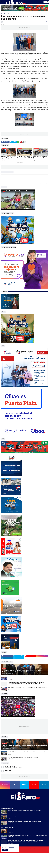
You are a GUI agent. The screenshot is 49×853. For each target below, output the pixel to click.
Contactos (27, 848)
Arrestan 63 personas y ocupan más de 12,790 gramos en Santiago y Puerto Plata (24, 810)
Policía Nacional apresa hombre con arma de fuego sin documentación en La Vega (24, 821)
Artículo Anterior (5, 183)
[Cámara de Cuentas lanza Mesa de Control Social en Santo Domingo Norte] (4, 759)
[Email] (23, 142)
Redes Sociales (33, 848)
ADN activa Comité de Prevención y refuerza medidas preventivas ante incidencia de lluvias (8, 157)
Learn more (11, 847)
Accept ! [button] (5, 849)
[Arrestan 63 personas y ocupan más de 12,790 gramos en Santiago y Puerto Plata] (4, 812)
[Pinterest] (21, 142)
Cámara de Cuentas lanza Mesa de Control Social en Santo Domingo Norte (40, 157)
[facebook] (7, 656)
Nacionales (10, 13)
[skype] (18, 658)
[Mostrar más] (25, 142)
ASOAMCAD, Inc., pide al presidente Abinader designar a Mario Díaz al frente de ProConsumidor (27, 687)
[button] (1, 2)
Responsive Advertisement (24, 27)
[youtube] (30, 656)
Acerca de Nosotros (20, 848)
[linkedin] (7, 658)
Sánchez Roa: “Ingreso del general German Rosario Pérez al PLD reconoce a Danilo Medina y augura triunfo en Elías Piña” (26, 830)
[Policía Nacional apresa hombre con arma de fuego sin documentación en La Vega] (4, 823)
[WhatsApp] (18, 142)
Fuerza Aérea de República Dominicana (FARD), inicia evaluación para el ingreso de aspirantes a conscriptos (27, 677)
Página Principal (4, 13)
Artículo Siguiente (43, 183)
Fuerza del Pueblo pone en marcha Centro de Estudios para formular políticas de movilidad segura (26, 816)
